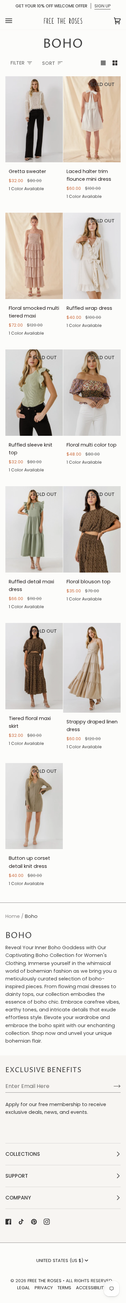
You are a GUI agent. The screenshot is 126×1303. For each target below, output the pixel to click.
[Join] (112, 1086)
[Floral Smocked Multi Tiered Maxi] (34, 256)
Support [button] (16, 1175)
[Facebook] (8, 1222)
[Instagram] (47, 1222)
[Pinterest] (34, 1222)
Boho (31, 916)
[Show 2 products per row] (115, 63)
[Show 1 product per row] (103, 63)
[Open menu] (15, 21)
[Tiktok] (21, 1222)
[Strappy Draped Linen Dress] (92, 668)
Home (12, 916)
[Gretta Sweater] (34, 119)
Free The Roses (44, 1280)
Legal (23, 1288)
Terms (64, 1288)
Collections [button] (22, 1154)
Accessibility (91, 1288)
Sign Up (102, 6)
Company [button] (18, 1197)
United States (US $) (59, 1260)
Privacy (44, 1288)
